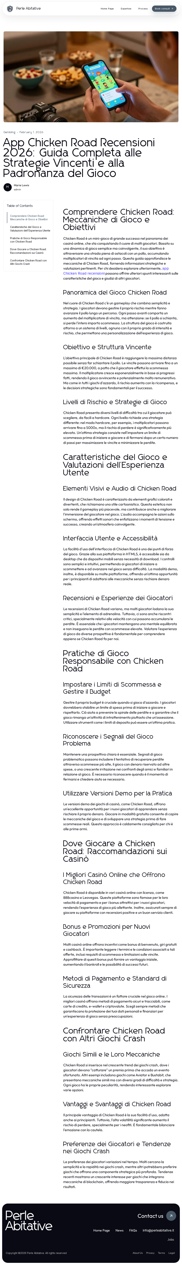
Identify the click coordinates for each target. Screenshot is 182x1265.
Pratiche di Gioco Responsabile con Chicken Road (28, 240)
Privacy (150, 1252)
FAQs (133, 1230)
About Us (138, 1252)
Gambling (10, 132)
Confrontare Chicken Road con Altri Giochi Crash (28, 262)
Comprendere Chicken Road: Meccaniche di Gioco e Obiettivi (29, 217)
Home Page (101, 1230)
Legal (171, 1252)
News (120, 1230)
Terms (161, 1252)
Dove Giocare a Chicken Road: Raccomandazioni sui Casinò (28, 251)
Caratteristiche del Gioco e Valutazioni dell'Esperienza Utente (30, 228)
